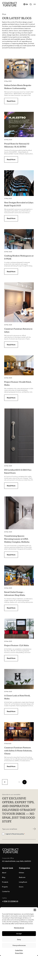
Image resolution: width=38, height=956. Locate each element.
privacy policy (19, 834)
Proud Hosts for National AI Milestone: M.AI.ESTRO (16, 145)
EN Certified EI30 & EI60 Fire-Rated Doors (18, 471)
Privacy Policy (19, 953)
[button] (35, 910)
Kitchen (21, 873)
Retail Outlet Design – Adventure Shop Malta (14, 593)
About (4, 873)
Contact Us (6, 891)
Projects (5, 887)
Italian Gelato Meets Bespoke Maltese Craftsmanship (17, 87)
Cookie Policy (19, 950)
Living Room (23, 882)
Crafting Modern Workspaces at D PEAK (18, 257)
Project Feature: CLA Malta (16, 645)
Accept (19, 934)
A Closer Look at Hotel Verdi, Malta (17, 697)
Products (5, 882)
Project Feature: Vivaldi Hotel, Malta (17, 383)
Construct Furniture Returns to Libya (18, 330)
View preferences (19, 945)
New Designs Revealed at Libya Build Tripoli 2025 (18, 204)
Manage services (19, 927)
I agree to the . (15, 834)
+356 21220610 (10, 901)
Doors (21, 887)
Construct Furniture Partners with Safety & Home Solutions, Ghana (18, 750)
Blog (3, 877)
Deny (19, 939)
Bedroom (22, 877)
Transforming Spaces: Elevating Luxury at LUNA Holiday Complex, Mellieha (16, 539)
